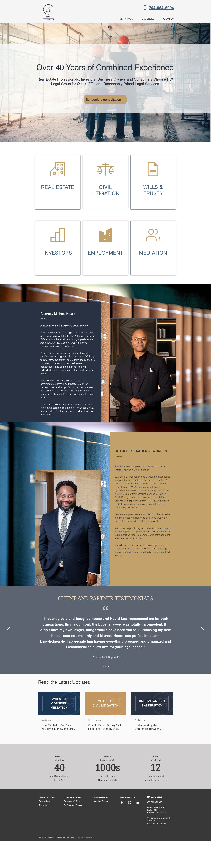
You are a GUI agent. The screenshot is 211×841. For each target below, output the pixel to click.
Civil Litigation (94, 720)
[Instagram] (129, 802)
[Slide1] (100, 666)
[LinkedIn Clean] (137, 802)
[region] (57, 182)
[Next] (202, 630)
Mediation (46, 720)
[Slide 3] (107, 137)
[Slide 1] (101, 137)
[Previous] (8, 630)
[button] (146, 18)
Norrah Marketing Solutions (61, 837)
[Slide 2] (104, 137)
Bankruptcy (140, 720)
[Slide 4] (109, 137)
